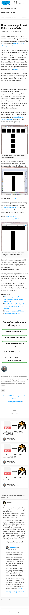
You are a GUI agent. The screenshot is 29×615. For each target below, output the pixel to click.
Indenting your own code (14, 402)
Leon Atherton (4, 374)
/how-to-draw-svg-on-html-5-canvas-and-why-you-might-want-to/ (15, 590)
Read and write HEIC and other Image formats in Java (14, 359)
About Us (24, 17)
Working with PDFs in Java (8, 12)
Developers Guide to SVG (12, 313)
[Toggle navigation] (25, 2)
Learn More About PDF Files (8, 8)
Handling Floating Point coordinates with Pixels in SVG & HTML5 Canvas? (16, 306)
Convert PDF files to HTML (14, 331)
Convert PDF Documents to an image (14, 345)
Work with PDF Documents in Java (14, 352)
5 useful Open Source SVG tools (14, 311)
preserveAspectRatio (10, 207)
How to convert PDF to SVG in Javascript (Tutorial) (13, 456)
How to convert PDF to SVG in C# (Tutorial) (14, 479)
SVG (3, 390)
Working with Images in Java (8, 17)
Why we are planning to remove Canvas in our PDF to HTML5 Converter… (14, 299)
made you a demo (18, 69)
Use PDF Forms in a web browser (14, 337)
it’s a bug (13, 198)
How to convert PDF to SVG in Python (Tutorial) (13, 433)
